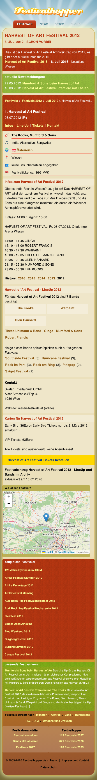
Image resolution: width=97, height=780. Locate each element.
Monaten (41, 714)
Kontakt (53, 125)
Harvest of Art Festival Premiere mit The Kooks (58, 88)
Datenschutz (48, 767)
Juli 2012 (52, 101)
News (44, 24)
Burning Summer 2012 (19, 646)
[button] (46, 517)
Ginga (48, 331)
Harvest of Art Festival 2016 (26, 61)
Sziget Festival (16, 371)
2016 (21, 278)
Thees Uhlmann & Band (23, 331)
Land (68, 714)
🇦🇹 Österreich (22, 150)
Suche (75, 24)
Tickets (38, 125)
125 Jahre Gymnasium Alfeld (23, 570)
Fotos (59, 24)
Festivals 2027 (25, 747)
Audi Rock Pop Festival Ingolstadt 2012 (30, 600)
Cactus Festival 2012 (18, 654)
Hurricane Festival (56, 358)
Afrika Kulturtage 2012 (19, 585)
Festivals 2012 (32, 101)
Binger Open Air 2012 (18, 623)
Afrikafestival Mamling (19, 593)
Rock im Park (15, 365)
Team (53, 760)
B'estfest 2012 (14, 616)
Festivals (24, 24)
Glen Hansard (25, 320)
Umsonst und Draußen (57, 721)
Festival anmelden (25, 735)
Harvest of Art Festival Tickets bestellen (38, 460)
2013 (51, 278)
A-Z (37, 721)
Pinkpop (68, 365)
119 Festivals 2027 (71, 735)
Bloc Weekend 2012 (17, 631)
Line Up (23, 125)
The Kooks (25, 308)
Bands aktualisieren (25, 741)
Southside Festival (19, 358)
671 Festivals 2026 (71, 741)
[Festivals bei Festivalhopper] (48, 10)
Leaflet (49, 552)
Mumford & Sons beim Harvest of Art (50, 83)
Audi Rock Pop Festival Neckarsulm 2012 (31, 608)
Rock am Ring (44, 365)
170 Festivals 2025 (71, 747)
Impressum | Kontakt (75, 760)
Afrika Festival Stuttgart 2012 (23, 577)
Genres (56, 714)
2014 (41, 278)
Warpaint (67, 308)
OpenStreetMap (66, 552)
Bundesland (82, 714)
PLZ (27, 721)
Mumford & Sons (69, 331)
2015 (31, 278)
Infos (9, 125)
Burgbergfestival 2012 (19, 639)
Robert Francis (16, 337)
